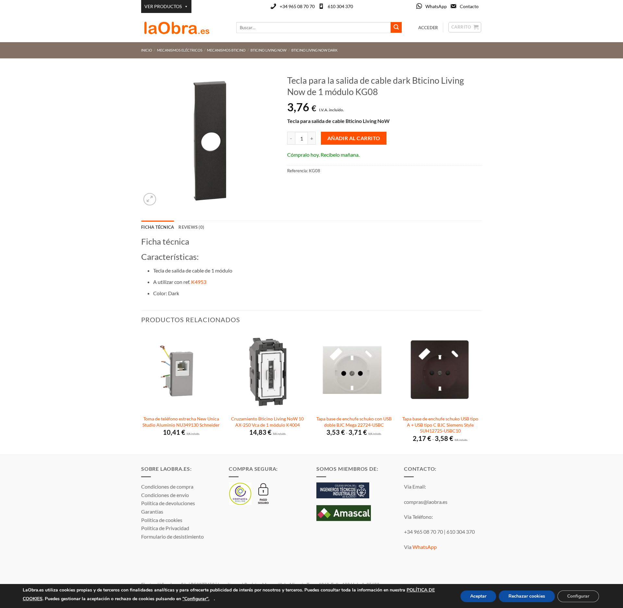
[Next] (480, 392)
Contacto (469, 6)
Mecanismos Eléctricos (179, 50)
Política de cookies (161, 520)
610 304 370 (340, 6)
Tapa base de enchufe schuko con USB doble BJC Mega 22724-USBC (354, 422)
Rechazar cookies (526, 596)
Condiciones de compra (167, 486)
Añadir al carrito (353, 138)
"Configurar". (195, 598)
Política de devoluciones (168, 503)
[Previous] (141, 392)
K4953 (198, 282)
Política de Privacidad (165, 528)
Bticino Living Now (268, 50)
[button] (149, 199)
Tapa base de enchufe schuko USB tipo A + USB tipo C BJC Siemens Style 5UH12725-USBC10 (440, 424)
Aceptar (478, 596)
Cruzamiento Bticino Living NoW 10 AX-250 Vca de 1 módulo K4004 (267, 422)
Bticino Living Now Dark (314, 50)
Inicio (146, 50)
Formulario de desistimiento (172, 536)
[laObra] (183, 27)
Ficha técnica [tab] (157, 227)
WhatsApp (436, 6)
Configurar (578, 596)
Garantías (152, 511)
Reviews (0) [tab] (191, 227)
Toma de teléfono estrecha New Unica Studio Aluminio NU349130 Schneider (181, 422)
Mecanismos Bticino (226, 50)
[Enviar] (396, 27)
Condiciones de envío (165, 495)
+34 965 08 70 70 (297, 6)
